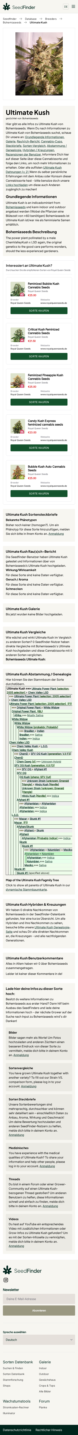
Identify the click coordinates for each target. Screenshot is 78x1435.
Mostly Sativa (35, 715)
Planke (43, 1407)
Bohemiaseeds (12, 22)
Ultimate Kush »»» (19, 688)
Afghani (29, 830)
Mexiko (67, 849)
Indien (40, 730)
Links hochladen (17, 185)
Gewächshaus (47, 1379)
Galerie (10, 141)
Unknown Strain (36, 780)
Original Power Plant (29, 707)
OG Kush (24, 776)
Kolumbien (54, 849)
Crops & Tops (47, 1385)
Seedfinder (10, 18)
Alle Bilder (45, 1391)
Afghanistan (31, 803)
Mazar (23, 818)
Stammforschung (13, 1379)
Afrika (17, 715)
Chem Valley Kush (27, 746)
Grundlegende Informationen (44, 137)
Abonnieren (39, 1310)
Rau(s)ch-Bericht (28, 141)
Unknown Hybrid (51, 761)
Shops (6, 1385)
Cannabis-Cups (51, 141)
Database (31, 18)
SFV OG (26, 769)
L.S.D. (44, 746)
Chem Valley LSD (38, 692)
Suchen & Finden (13, 1368)
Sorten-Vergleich (34, 146)
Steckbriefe (13, 146)
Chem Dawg (24, 761)
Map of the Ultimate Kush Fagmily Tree (32, 880)
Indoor (43, 1368)
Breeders (51, 18)
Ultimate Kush (38, 22)
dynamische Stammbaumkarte (26, 889)
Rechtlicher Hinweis (49, 1430)
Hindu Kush (41, 784)
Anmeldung (56, 533)
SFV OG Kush (39, 753)
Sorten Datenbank (13, 1373)
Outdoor (44, 1373)
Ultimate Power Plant (44, 688)
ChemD (23, 753)
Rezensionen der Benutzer (23, 154)
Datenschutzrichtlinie (17, 1430)
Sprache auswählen (14, 1332)
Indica (36, 738)
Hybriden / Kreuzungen (38, 150)
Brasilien (29, 730)
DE (66, 6)
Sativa (38, 734)
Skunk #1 (35, 818)
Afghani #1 (40, 769)
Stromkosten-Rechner (16, 1407)
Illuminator (9, 1413)
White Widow (51, 707)
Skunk (40, 830)
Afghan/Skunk (25, 826)
